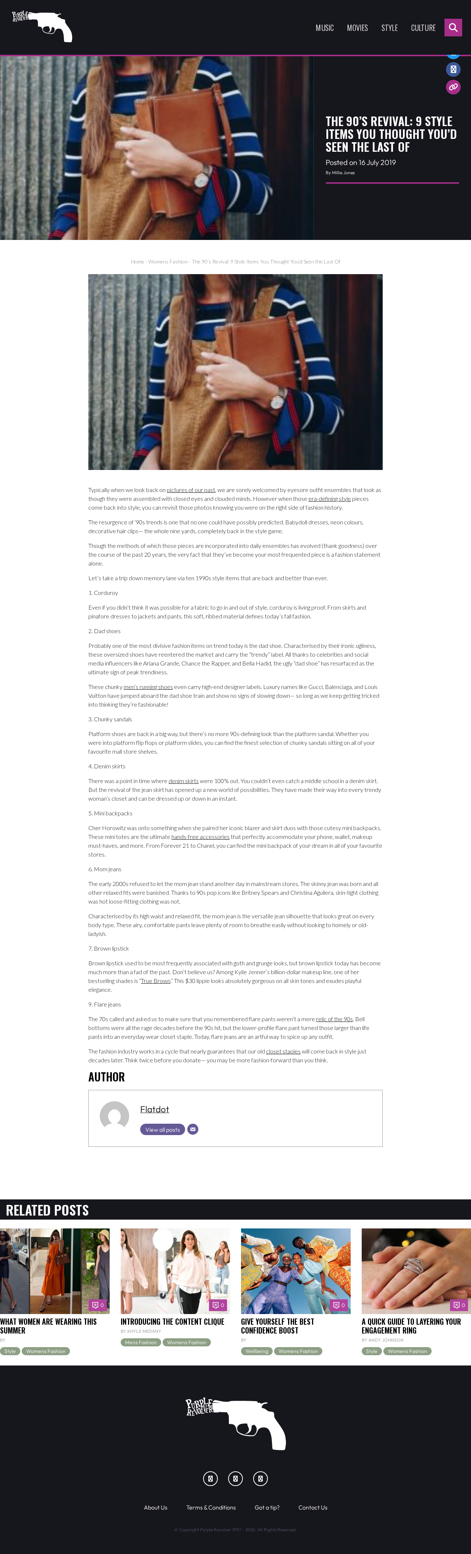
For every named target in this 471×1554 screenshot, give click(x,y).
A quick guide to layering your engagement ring (411, 1326)
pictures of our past (191, 489)
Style (390, 27)
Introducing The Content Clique (172, 1321)
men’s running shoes (148, 686)
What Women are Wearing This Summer (48, 1326)
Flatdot (154, 1109)
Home (137, 261)
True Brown (155, 980)
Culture (423, 27)
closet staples (283, 1051)
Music (325, 27)
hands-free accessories (200, 836)
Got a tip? (267, 1507)
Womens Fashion (168, 261)
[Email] (192, 1129)
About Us (155, 1507)
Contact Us (312, 1507)
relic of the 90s (334, 1018)
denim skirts (184, 780)
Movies (357, 27)
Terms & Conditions (211, 1507)
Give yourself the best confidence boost (277, 1326)
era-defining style (329, 498)
